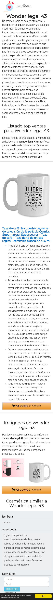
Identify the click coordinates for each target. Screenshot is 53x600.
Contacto (6, 522)
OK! (43, 596)
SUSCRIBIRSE (12, 589)
